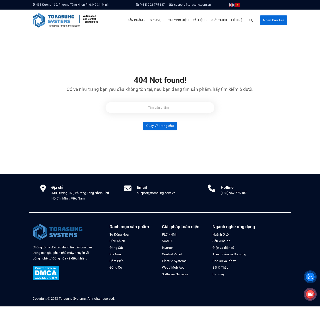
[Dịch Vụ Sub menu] (163, 20)
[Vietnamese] (238, 5)
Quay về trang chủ (160, 126)
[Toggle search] (251, 20)
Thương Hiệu (178, 20)
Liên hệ (236, 20)
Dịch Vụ (155, 20)
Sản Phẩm (135, 20)
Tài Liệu (198, 20)
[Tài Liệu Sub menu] (206, 20)
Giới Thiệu (219, 20)
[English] (232, 5)
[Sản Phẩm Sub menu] (144, 20)
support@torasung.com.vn (192, 4)
